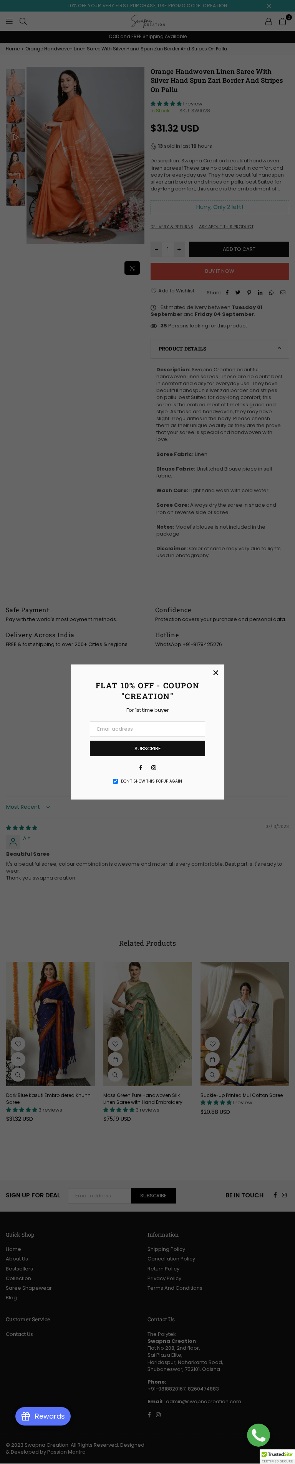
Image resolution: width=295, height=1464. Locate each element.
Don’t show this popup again (151, 781)
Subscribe (147, 748)
